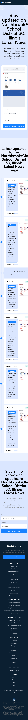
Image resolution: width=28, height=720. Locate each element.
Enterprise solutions (14, 670)
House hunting (14, 579)
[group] (14, 84)
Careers (14, 680)
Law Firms (14, 623)
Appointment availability (14, 571)
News (14, 574)
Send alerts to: (5, 515)
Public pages (14, 658)
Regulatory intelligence (14, 605)
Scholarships (14, 590)
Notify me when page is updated (14, 126)
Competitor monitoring (14, 602)
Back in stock (14, 566)
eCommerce (14, 628)
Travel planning (14, 593)
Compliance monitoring (14, 608)
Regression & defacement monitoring (14, 610)
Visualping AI (14, 643)
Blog (14, 685)
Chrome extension (14, 652)
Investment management (14, 620)
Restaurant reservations (14, 587)
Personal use (14, 665)
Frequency (5, 116)
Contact (14, 677)
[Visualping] (6, 2)
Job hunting (14, 577)
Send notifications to (8, 109)
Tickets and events (14, 595)
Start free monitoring (14, 531)
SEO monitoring (14, 613)
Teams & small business (14, 667)
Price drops (14, 569)
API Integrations (14, 646)
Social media (14, 582)
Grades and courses (14, 585)
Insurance (14, 631)
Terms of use (14, 694)
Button (14, 655)
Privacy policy (14, 692)
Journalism (14, 633)
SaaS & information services (14, 625)
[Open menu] (25, 2)
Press (14, 682)
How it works (14, 640)
